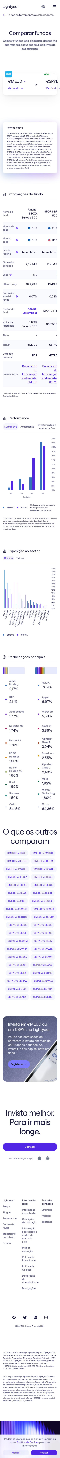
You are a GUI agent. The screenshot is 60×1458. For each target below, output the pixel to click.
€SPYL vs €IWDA (43, 980)
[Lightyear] (11, 7)
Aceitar (44, 1452)
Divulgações (29, 1288)
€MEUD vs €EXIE (16, 853)
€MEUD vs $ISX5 (43, 877)
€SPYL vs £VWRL (43, 949)
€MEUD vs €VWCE (43, 869)
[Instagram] (46, 1317)
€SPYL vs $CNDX (42, 988)
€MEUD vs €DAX (17, 893)
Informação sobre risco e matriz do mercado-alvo (29, 1235)
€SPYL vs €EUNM (18, 941)
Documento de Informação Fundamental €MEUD (28, 374)
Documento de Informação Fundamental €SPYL (48, 374)
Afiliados (47, 1215)
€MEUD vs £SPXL (17, 885)
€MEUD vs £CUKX (42, 901)
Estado (7, 1243)
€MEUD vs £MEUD (42, 853)
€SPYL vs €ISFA (17, 973)
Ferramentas (10, 1218)
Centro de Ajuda (8, 1226)
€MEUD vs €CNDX (44, 917)
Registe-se (17, 1064)
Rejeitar (16, 1452)
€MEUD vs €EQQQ (16, 917)
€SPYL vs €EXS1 (17, 965)
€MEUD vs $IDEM (43, 861)
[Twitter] (24, 1317)
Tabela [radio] (20, 558)
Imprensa (47, 1221)
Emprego (47, 1209)
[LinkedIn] (35, 1317)
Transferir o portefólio (9, 1235)
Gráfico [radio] (8, 558)
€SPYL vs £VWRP (17, 949)
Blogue (7, 1212)
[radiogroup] (30, 426)
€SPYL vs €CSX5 (17, 957)
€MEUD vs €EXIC (42, 893)
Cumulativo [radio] (10, 426)
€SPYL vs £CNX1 (17, 988)
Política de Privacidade (29, 1259)
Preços (7, 1206)
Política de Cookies (28, 1268)
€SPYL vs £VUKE (42, 973)
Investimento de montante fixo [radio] (47, 427)
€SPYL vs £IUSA (17, 925)
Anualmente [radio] (27, 426)
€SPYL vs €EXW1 (43, 957)
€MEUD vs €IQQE (17, 861)
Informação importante (29, 1211)
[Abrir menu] (54, 6)
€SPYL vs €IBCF (17, 933)
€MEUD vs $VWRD (16, 869)
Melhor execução (27, 1249)
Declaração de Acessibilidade (30, 1279)
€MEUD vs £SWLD (16, 909)
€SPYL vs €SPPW (17, 980)
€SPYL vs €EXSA (17, 996)
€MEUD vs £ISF (16, 901)
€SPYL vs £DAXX (42, 965)
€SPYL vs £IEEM (43, 941)
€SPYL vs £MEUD (43, 996)
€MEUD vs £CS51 (17, 877)
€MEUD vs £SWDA (43, 909)
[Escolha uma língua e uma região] (43, 6)
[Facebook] (14, 1317)
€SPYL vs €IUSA (42, 925)
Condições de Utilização (29, 1221)
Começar (30, 1146)
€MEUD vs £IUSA (43, 885)
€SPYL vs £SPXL (42, 933)
